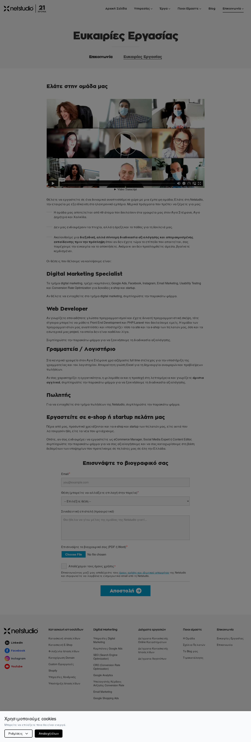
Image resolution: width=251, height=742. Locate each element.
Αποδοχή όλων (48, 733)
